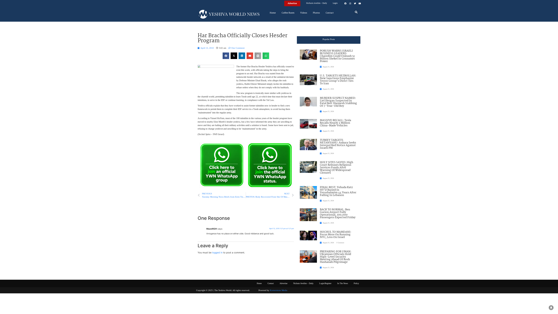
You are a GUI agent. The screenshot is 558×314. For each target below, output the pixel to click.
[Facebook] (345, 3)
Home (273, 13)
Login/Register (325, 283)
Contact (330, 13)
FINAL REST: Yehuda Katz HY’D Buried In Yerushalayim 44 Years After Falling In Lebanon (338, 191)
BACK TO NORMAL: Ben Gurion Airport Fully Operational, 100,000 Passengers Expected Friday (337, 213)
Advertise (283, 283)
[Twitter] (355, 3)
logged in (217, 252)
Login (335, 3)
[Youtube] (360, 3)
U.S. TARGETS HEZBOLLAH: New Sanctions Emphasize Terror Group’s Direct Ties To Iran (338, 80)
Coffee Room (288, 13)
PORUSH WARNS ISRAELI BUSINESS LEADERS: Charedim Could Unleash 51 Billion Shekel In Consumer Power (337, 56)
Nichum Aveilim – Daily (316, 3)
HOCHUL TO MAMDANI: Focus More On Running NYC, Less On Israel (335, 234)
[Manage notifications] (551, 307)
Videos (303, 13)
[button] (356, 12)
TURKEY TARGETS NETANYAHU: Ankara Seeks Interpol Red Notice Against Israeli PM (338, 144)
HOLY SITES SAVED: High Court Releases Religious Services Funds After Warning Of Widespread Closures (336, 167)
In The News (342, 283)
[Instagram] (350, 3)
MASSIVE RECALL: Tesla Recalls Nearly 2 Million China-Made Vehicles (335, 123)
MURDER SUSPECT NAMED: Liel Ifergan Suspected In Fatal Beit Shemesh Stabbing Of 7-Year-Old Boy (338, 102)
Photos (316, 13)
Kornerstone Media (278, 290)
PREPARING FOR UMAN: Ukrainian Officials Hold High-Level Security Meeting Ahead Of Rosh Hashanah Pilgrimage (335, 256)
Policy (356, 283)
